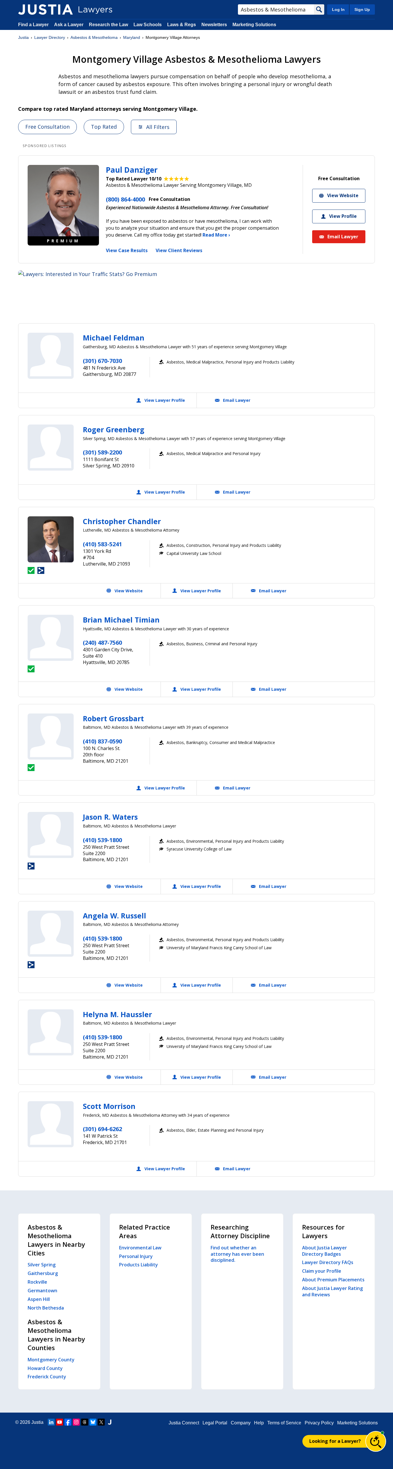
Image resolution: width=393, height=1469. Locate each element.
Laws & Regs (181, 24)
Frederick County (47, 1376)
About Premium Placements (333, 1279)
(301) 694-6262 (102, 1129)
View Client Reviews (179, 251)
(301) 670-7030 (102, 361)
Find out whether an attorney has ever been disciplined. (237, 1254)
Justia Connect (184, 1422)
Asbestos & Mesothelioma (94, 37)
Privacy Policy (319, 1422)
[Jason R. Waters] (51, 835)
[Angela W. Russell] (51, 934)
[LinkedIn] (51, 1422)
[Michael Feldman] (51, 356)
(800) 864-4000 (125, 199)
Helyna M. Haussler (117, 1014)
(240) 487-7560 (102, 642)
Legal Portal (215, 1422)
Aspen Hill (39, 1299)
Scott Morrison (109, 1106)
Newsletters (214, 24)
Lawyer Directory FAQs (327, 1262)
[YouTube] (59, 1422)
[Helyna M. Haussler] (51, 1032)
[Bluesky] (92, 1422)
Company (241, 1422)
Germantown (42, 1290)
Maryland (131, 37)
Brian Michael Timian (121, 620)
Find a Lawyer (33, 24)
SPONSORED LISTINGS (45, 145)
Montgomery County (51, 1359)
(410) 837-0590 (102, 741)
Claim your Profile (321, 1271)
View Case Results (127, 251)
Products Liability (138, 1264)
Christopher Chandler (122, 521)
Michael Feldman (113, 337)
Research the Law (108, 24)
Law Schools (147, 24)
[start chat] (375, 1441)
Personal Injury (136, 1256)
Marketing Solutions (254, 24)
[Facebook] (67, 1422)
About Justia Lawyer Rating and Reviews (332, 1291)
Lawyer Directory (49, 37)
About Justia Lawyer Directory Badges (324, 1251)
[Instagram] (76, 1422)
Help (259, 1422)
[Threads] (84, 1422)
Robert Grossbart (113, 718)
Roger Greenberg (113, 429)
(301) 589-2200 (102, 452)
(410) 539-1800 (102, 840)
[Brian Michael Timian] (51, 638)
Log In (338, 9)
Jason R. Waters (110, 817)
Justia (23, 37)
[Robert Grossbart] (51, 736)
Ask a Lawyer (69, 24)
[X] (101, 1422)
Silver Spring (42, 1264)
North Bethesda (46, 1308)
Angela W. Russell (114, 915)
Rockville (37, 1282)
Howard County (45, 1368)
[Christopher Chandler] (51, 539)
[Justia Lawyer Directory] (45, 9)
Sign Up (362, 9)
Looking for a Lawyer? (335, 1441)
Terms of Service (284, 1422)
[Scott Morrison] (51, 1124)
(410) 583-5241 (102, 544)
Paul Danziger (132, 170)
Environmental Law (140, 1248)
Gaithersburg (43, 1273)
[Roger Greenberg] (51, 448)
